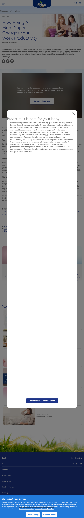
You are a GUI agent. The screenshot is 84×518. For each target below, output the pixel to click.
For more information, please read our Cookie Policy (36, 509)
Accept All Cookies (49, 514)
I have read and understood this (42, 401)
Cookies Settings (32, 514)
